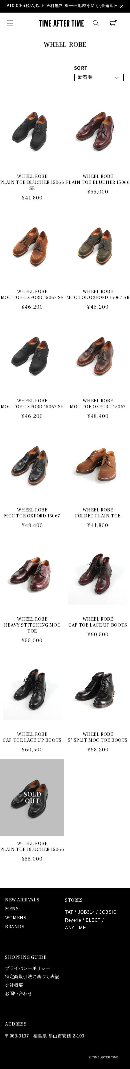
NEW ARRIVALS (22, 900)
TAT (69, 912)
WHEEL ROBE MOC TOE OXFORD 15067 (98, 404)
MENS (12, 909)
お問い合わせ (18, 993)
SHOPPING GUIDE (25, 957)
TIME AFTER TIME (105, 1057)
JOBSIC (108, 912)
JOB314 (86, 912)
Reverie (73, 920)
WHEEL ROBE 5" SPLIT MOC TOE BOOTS (98, 737)
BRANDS (15, 927)
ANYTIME (75, 927)
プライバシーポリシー (27, 968)
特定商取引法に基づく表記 (32, 976)
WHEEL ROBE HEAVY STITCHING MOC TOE (32, 625)
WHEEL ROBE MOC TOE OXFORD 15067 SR (32, 295)
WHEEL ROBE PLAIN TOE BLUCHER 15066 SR (32, 182)
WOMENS (16, 918)
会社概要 (14, 985)
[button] (10, 23)
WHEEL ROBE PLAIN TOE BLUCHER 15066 (98, 180)
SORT (81, 67)
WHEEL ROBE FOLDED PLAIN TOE (98, 513)
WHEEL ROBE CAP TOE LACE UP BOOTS (97, 622)
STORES (74, 900)
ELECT (93, 920)
